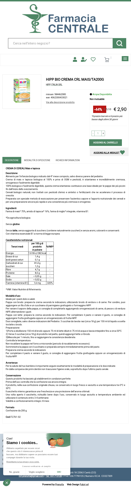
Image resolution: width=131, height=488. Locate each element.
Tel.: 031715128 (54, 476)
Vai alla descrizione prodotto (60, 102)
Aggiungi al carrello (105, 142)
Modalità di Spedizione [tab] (37, 160)
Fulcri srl (84, 484)
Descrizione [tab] (12, 160)
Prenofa (59, 484)
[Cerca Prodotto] (119, 43)
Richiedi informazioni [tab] (68, 160)
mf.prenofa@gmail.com (31, 476)
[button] (93, 133)
